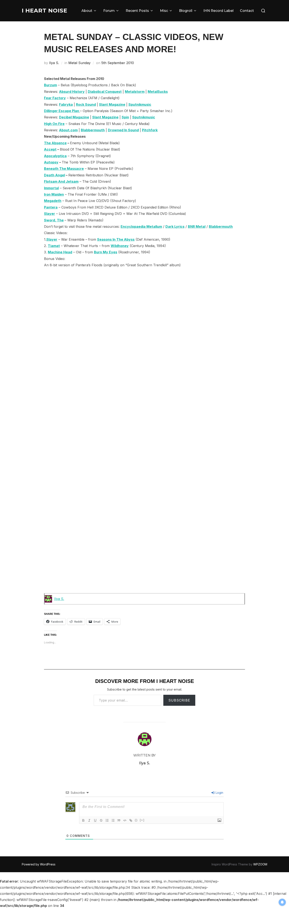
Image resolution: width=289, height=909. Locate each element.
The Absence (55, 143)
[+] (142, 820)
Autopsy (51, 162)
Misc (164, 11)
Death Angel (54, 175)
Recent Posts (137, 11)
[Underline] (95, 820)
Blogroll (185, 11)
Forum (109, 11)
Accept (50, 149)
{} (136, 820)
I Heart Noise (44, 10)
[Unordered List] (113, 820)
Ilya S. (54, 63)
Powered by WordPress (38, 864)
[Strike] (101, 820)
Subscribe (179, 700)
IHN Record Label (218, 11)
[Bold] (83, 820)
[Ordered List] (107, 820)
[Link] (131, 820)
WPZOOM (260, 864)
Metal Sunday (79, 63)
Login (219, 792)
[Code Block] (125, 820)
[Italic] (89, 820)
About (86, 11)
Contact (247, 11)
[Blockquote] (119, 820)
